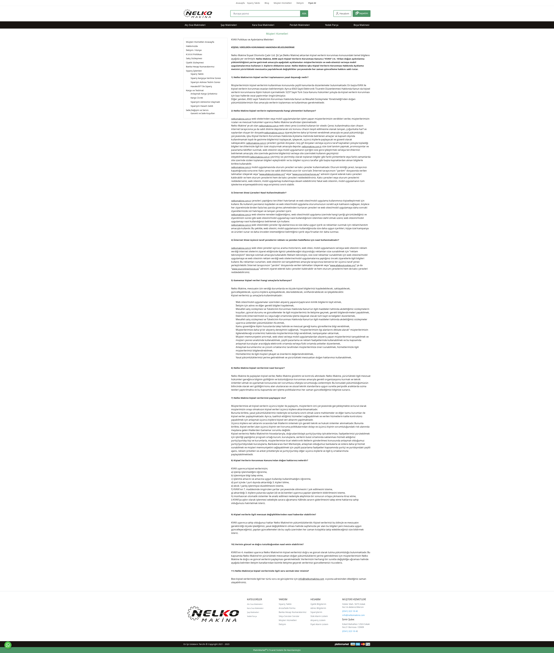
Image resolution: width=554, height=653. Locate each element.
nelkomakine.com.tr (241, 118)
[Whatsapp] (8, 645)
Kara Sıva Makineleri (255, 608)
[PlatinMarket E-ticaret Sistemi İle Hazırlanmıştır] (342, 644)
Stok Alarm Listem (319, 616)
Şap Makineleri (253, 612)
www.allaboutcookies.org (272, 174)
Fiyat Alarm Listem (319, 624)
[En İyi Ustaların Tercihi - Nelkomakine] (207, 13)
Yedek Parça (252, 616)
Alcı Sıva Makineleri (255, 604)
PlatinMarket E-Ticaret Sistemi (268, 650)
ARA (304, 13)
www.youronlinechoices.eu (305, 174)
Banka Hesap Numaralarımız (292, 612)
